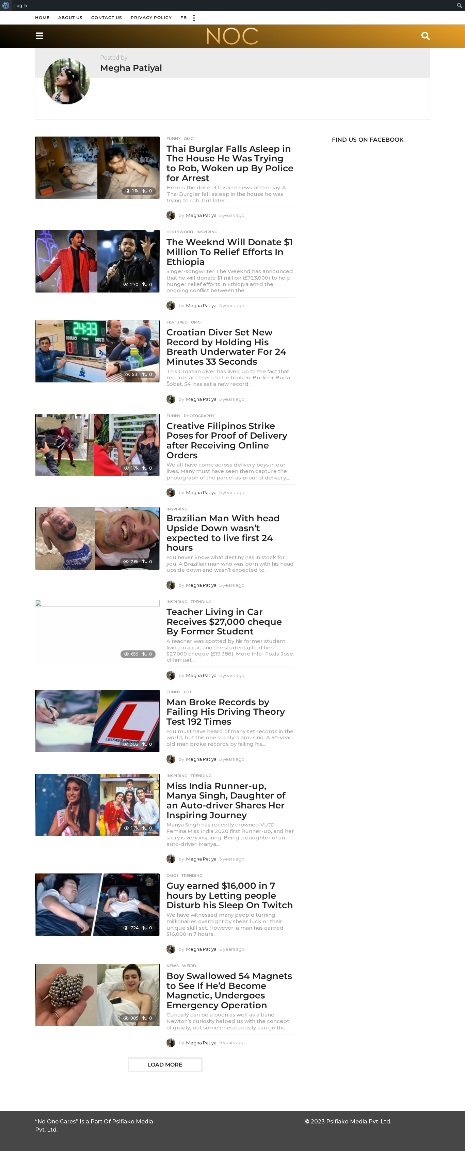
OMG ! (189, 139)
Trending (201, 602)
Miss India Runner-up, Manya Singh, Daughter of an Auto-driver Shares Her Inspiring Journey (226, 801)
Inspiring (206, 232)
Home (42, 17)
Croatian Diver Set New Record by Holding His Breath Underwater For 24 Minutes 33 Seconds (226, 347)
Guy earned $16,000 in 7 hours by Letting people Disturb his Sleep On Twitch (229, 895)
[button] (194, 18)
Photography (199, 416)
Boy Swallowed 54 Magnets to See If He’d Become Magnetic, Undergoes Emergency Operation (229, 991)
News (172, 966)
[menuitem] (6, 5)
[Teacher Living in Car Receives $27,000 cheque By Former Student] (97, 631)
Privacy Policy (151, 17)
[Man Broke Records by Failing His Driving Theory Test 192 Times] (97, 721)
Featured (177, 322)
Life (188, 692)
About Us (70, 17)
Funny (173, 139)
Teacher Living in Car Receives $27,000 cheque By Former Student (224, 621)
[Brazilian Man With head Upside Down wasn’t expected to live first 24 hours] (97, 538)
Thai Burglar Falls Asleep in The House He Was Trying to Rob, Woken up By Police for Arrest (229, 163)
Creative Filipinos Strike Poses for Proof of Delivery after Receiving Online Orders (226, 441)
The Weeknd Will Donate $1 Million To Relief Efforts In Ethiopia (229, 252)
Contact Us (106, 17)
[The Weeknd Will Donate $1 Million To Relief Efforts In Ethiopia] (97, 261)
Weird (189, 966)
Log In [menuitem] (20, 5)
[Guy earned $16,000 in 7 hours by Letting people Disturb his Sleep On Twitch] (97, 904)
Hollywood (179, 232)
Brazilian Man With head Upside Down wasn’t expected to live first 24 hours (223, 533)
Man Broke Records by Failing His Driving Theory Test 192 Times (225, 712)
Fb (183, 17)
